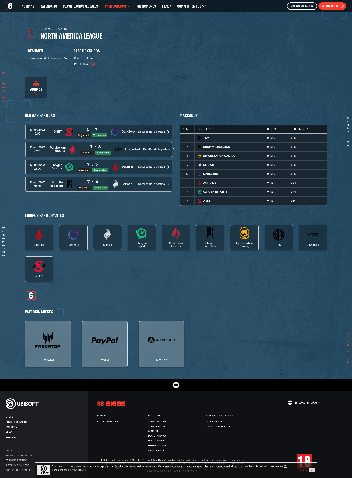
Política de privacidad (20, 455)
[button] (98, 132)
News (9, 432)
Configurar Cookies (19, 470)
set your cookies (77, 470)
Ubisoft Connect (16, 422)
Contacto (12, 450)
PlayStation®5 (157, 436)
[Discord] (176, 385)
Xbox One (153, 431)
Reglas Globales (216, 421)
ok (312, 470)
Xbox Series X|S (157, 426)
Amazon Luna (156, 450)
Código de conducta (218, 426)
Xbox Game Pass (157, 421)
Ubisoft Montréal (108, 421)
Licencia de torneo (302, 6)
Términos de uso (16, 460)
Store (10, 416)
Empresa (11, 427)
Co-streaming (329, 6)
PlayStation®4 (157, 440)
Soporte (11, 437)
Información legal (18, 465)
